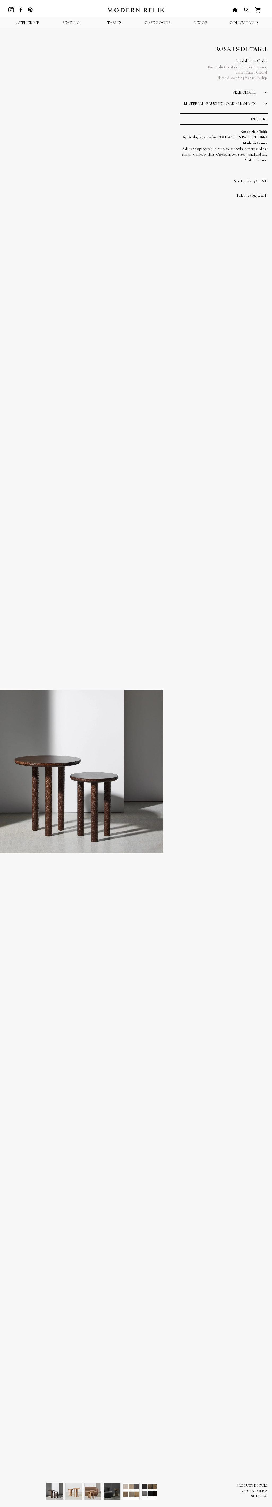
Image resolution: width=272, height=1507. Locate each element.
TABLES (114, 22)
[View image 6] (150, 1491)
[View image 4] (112, 1491)
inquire (259, 119)
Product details (252, 1485)
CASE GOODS (157, 22)
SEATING (71, 22)
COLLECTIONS (244, 22)
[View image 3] (92, 1491)
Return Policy (254, 1491)
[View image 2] (73, 1491)
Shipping (259, 1496)
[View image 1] (54, 1491)
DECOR (201, 22)
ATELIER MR (28, 22)
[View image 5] (131, 1491)
